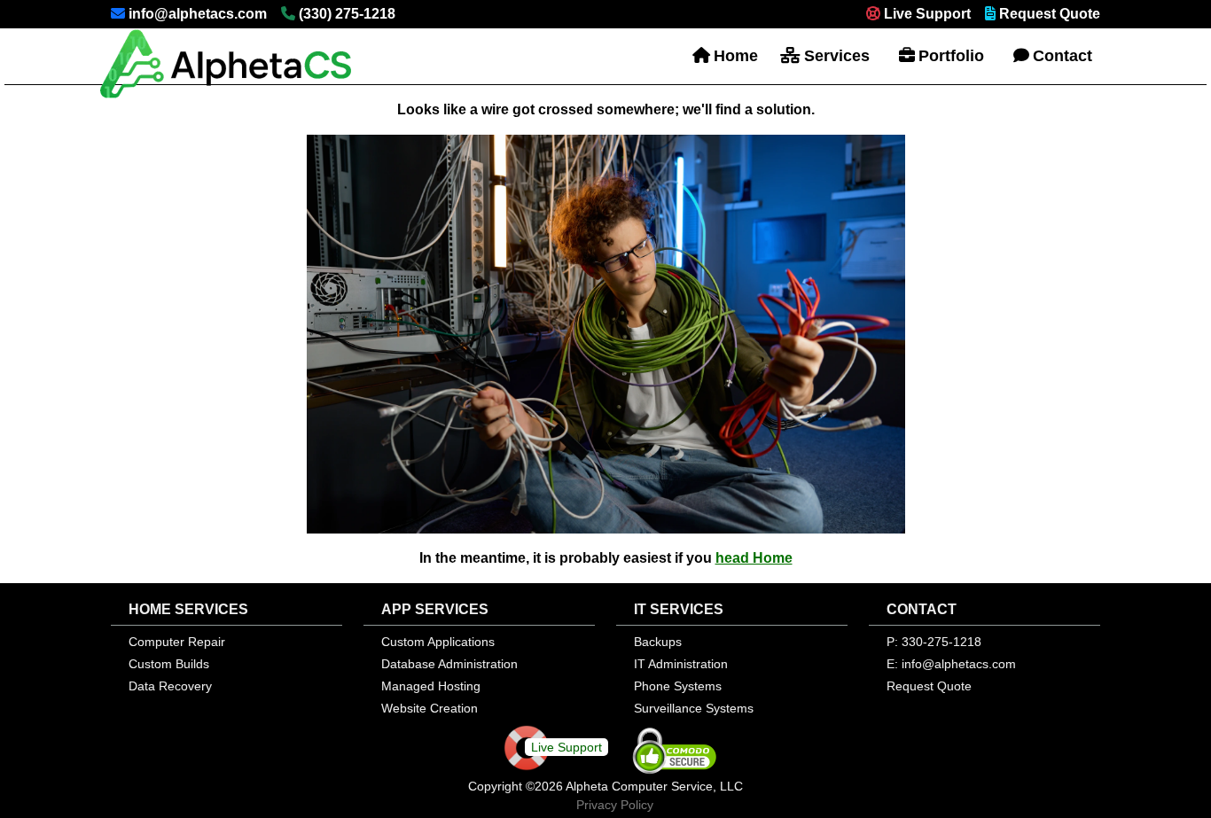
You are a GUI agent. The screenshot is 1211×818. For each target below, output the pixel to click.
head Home (754, 557)
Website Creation (429, 708)
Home (736, 56)
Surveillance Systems (694, 708)
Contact (1062, 56)
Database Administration (449, 664)
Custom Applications (438, 642)
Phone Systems (678, 686)
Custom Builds (169, 664)
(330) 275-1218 (347, 13)
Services (837, 56)
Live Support (927, 13)
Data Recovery (170, 686)
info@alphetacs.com (198, 13)
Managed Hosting (430, 686)
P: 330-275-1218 (934, 642)
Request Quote (1049, 13)
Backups (658, 642)
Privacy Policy (614, 805)
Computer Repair (177, 642)
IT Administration (681, 664)
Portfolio (951, 56)
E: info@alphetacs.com (951, 664)
